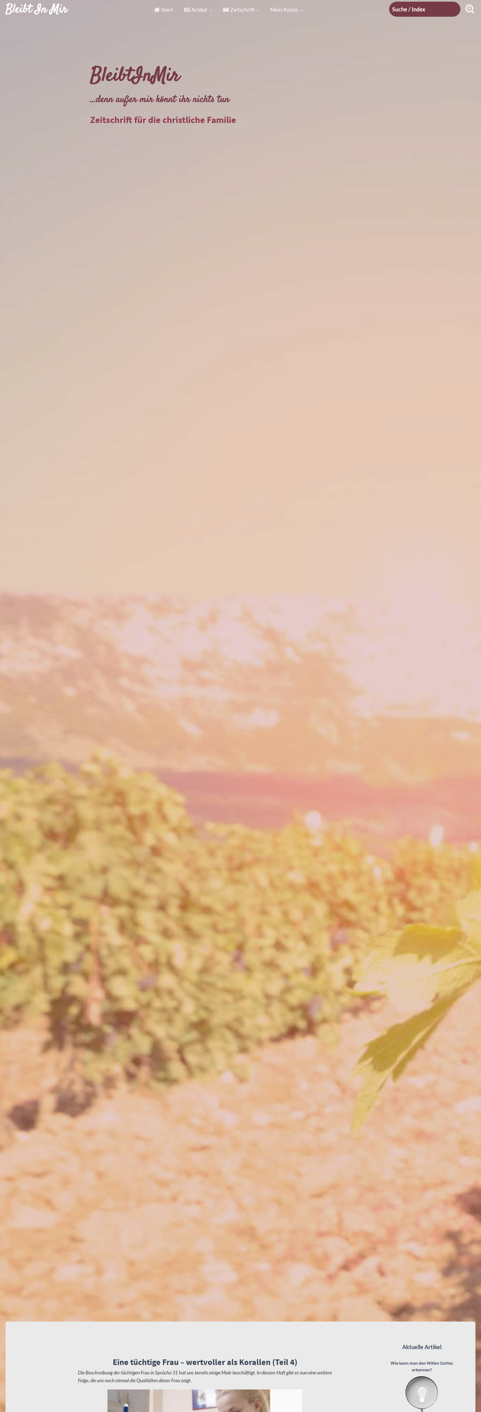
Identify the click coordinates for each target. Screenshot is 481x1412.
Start (167, 9)
